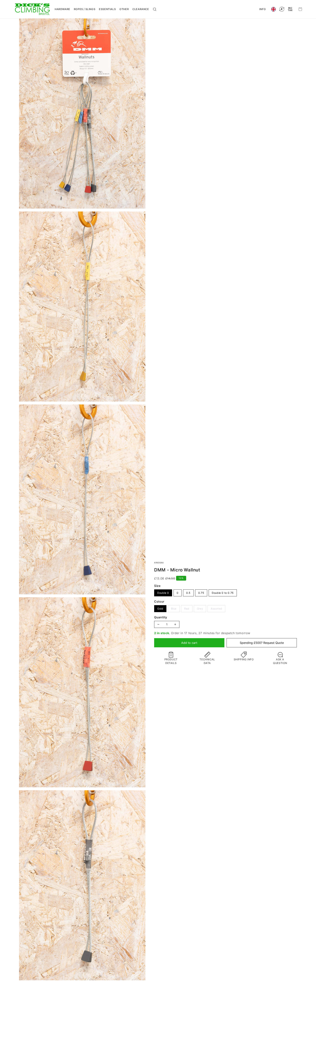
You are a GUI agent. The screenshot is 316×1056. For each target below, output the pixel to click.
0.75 (201, 592)
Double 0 (163, 592)
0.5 (188, 592)
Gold (160, 608)
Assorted (216, 607)
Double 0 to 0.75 (223, 592)
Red (186, 607)
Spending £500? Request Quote (262, 643)
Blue (174, 607)
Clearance (140, 9)
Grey (200, 607)
